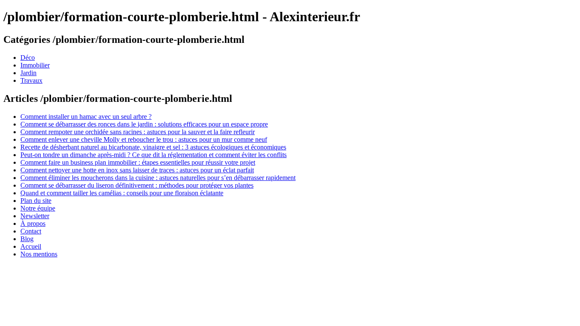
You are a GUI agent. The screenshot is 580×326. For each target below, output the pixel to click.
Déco (27, 57)
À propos (32, 223)
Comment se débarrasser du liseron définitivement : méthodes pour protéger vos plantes (136, 185)
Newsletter (34, 215)
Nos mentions (38, 254)
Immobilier (35, 65)
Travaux (31, 80)
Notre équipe (37, 208)
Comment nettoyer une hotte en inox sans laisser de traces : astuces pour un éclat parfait (137, 170)
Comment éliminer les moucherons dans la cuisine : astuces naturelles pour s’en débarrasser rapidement (158, 177)
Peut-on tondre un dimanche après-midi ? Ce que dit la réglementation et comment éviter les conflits (153, 154)
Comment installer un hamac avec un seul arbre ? (86, 116)
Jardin (28, 72)
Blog (27, 238)
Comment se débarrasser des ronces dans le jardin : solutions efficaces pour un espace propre (144, 124)
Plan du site (35, 200)
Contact (30, 231)
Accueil (30, 246)
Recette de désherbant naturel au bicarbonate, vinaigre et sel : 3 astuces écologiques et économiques (153, 147)
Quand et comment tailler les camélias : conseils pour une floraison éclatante (121, 193)
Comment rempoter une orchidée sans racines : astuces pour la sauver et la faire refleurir (137, 131)
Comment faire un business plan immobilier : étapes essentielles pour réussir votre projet (137, 162)
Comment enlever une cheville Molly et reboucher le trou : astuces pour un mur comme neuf (143, 139)
